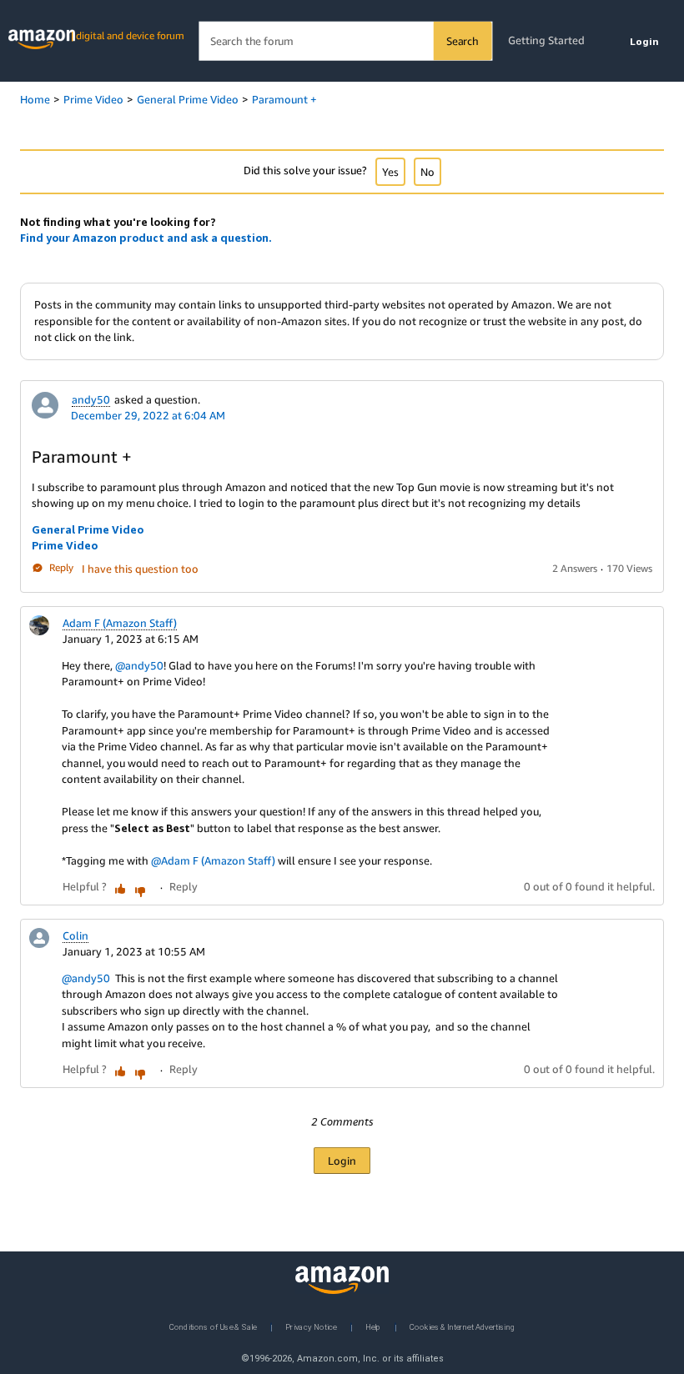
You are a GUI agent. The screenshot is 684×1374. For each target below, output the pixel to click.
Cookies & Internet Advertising (462, 1326)
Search (462, 41)
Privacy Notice (311, 1326)
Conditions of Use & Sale (213, 1326)
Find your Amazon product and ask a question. (146, 237)
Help (373, 1326)
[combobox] (345, 41)
